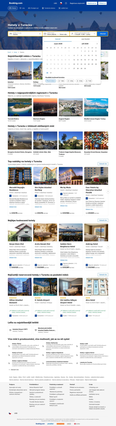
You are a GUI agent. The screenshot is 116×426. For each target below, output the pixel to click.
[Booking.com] (15, 3)
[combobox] (25, 34)
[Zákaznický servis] (66, 3)
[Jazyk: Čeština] (61, 3)
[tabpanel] (71, 63)
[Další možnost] (108, 75)
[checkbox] (69, 51)
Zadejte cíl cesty (17, 33)
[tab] (58, 39)
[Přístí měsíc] (97, 44)
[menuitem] (13, 8)
